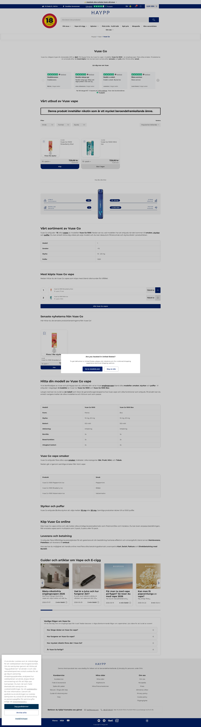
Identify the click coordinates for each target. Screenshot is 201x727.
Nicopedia (136, 26)
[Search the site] (154, 19)
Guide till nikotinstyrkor (59, 693)
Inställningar (21, 719)
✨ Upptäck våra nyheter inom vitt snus (99, 2)
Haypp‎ (93, 37)
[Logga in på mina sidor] (135, 6)
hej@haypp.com (93, 710)
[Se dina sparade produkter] (140, 6)
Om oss (109, 30)
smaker (71, 460)
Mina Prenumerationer (100, 686)
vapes (65, 233)
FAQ (58, 697)
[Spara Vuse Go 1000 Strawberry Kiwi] (43, 141)
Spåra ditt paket (59, 686)
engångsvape (108, 386)
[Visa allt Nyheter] (98, 26)
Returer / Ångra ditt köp (59, 690)
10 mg (83, 510)
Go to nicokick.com (92, 369)
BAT (76, 57)
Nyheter (93, 26)
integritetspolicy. (20, 702)
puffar (46, 235)
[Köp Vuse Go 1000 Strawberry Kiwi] (157, 290)
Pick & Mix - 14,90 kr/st (110, 26)
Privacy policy (142, 693)
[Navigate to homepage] (100, 662)
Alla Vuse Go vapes (100, 306)
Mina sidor (100, 675)
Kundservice (58, 675)
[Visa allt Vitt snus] (70, 26)
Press (142, 686)
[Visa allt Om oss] (112, 30)
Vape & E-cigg (79, 26)
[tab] (47, 610)
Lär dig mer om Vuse (100, 65)
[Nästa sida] (159, 583)
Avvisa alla (21, 713)
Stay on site (111, 369)
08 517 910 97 (108, 710)
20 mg (93, 510)
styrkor (156, 233)
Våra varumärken (150, 26)
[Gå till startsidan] (100, 12)
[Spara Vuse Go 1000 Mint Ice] (84, 141)
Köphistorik (100, 683)
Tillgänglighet (142, 701)
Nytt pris (125, 26)
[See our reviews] (99, 6)
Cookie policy (142, 697)
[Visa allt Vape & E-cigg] (86, 26)
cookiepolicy (32, 689)
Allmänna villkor (142, 690)
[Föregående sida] (42, 583)
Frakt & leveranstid (59, 683)
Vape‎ (100, 37)
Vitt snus (65, 26)
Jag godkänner (21, 707)
